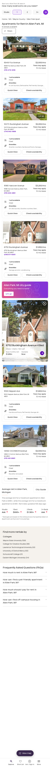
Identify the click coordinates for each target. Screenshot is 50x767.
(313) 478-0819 (9, 70)
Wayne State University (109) (14, 540)
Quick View (12, 90)
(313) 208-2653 (9, 193)
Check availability (34, 90)
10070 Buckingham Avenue (16, 124)
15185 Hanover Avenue (14, 186)
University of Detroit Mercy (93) (15, 551)
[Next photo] (45, 47)
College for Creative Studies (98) (16, 544)
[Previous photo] (5, 47)
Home (4, 19)
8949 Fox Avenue (12, 63)
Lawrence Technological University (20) (19, 547)
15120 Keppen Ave (12, 391)
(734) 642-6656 (10, 131)
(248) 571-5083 (9, 254)
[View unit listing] (42, 353)
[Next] (45, 12)
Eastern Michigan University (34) (16, 558)
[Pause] (44, 303)
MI (10, 19)
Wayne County (19, 19)
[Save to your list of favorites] (42, 40)
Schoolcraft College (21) (13, 554)
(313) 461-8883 (9, 458)
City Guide (41, 489)
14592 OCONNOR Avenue (15, 451)
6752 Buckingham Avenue (16, 247)
